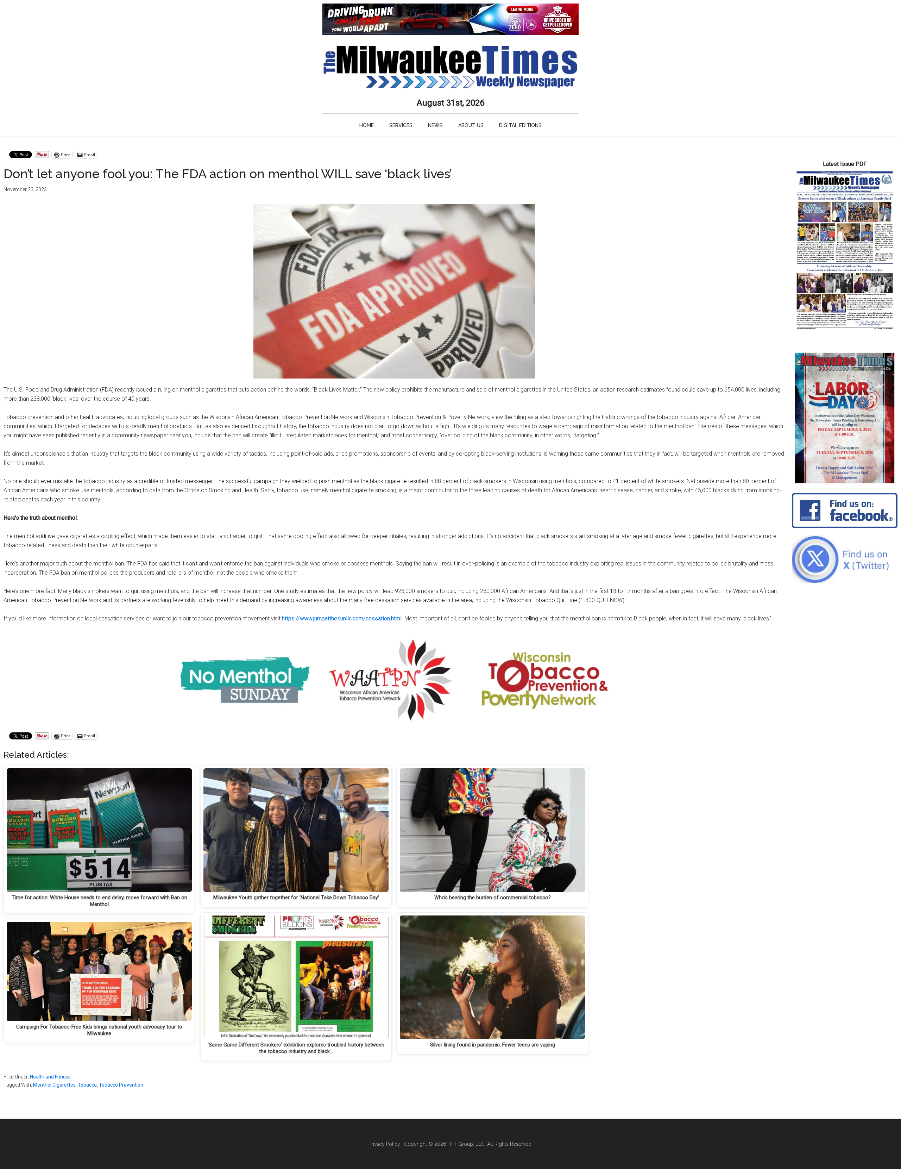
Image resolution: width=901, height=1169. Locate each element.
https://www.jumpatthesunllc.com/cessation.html (342, 618)
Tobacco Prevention (121, 1085)
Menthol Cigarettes (54, 1085)
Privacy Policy (384, 1144)
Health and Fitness (50, 1077)
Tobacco (87, 1085)
